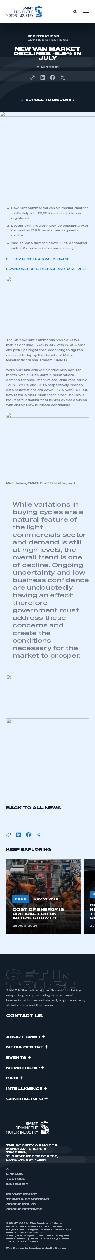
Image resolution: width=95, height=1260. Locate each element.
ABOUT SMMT (23, 1037)
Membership (23, 1068)
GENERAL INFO (24, 1099)
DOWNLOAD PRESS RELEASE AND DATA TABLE (46, 269)
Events (16, 1058)
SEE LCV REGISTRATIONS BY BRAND (38, 259)
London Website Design (47, 1248)
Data (12, 1078)
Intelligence (24, 1089)
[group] (43, 896)
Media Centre (25, 1047)
